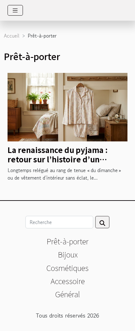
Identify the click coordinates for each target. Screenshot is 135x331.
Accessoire (68, 280)
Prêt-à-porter (67, 241)
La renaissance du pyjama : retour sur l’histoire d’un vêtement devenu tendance (59, 159)
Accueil (11, 35)
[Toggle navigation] (15, 10)
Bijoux (68, 254)
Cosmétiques (67, 267)
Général (67, 293)
